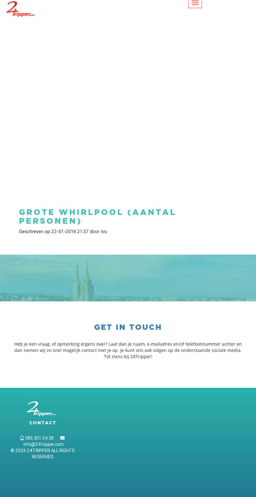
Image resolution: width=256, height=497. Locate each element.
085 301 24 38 (38, 438)
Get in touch (128, 327)
